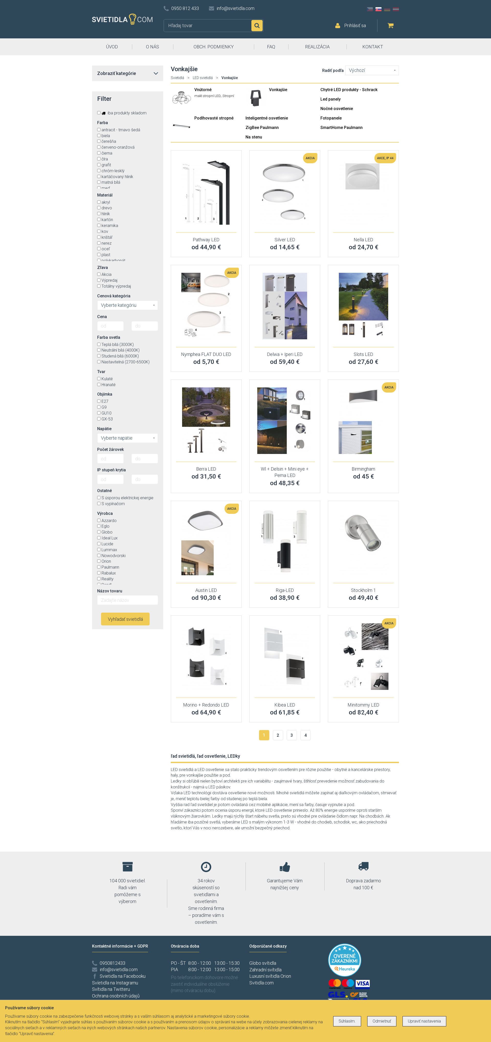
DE (387, 9)
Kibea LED (284, 705)
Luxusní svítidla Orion (270, 976)
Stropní (228, 96)
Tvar (101, 371)
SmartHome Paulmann (341, 127)
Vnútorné (202, 89)
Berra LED (206, 469)
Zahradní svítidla (265, 969)
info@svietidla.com (235, 8)
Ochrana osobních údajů (116, 995)
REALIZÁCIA (317, 46)
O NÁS (152, 46)
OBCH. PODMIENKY (214, 46)
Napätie (104, 428)
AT (396, 9)
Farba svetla (108, 337)
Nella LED (363, 239)
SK (378, 9)
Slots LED (363, 354)
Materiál (105, 195)
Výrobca (105, 513)
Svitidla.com (261, 982)
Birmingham (363, 469)
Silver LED (285, 239)
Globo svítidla (262, 963)
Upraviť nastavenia (424, 1021)
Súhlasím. (347, 1021)
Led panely (330, 99)
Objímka (104, 394)
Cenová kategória (113, 296)
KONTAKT (372, 46)
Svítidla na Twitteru (111, 989)
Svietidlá (177, 78)
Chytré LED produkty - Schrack (348, 89)
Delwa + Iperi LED (285, 354)
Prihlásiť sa (355, 25)
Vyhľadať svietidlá (125, 619)
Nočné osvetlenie (336, 108)
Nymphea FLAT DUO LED (206, 354)
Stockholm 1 (363, 590)
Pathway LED (206, 239)
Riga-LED (285, 590)
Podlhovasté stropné (213, 118)
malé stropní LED (207, 96)
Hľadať (257, 25)
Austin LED (206, 590)
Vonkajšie (278, 89)
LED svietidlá (203, 78)
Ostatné (104, 490)
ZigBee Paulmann (262, 127)
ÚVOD (112, 46)
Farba (102, 122)
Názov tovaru (109, 591)
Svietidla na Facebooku (123, 976)
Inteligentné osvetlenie (267, 118)
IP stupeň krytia (111, 470)
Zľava (102, 267)
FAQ (271, 46)
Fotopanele (331, 118)
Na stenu (254, 137)
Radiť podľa (333, 70)
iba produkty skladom (127, 113)
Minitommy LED (363, 705)
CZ (370, 9)
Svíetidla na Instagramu (115, 982)
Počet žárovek (110, 449)
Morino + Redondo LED (206, 705)
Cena (102, 316)
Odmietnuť (382, 1021)
